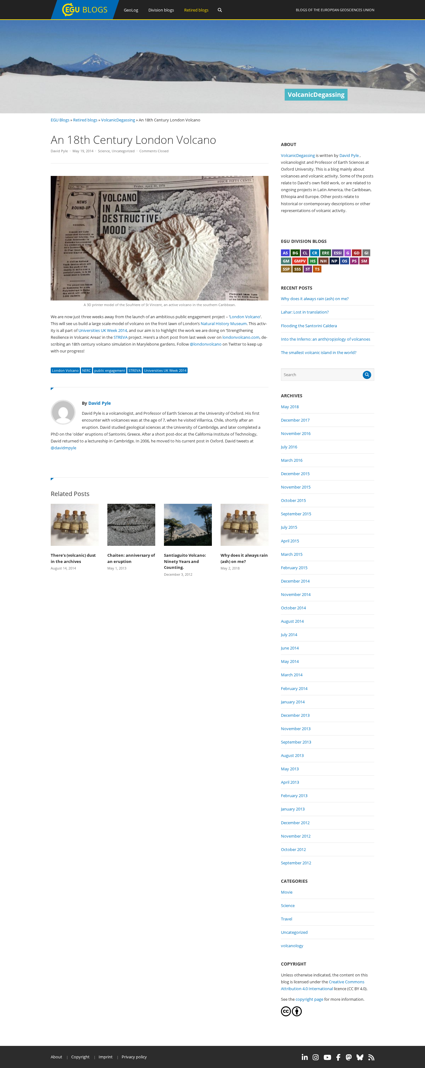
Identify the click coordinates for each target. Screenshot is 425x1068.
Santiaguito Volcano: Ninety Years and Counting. (185, 561)
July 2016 (289, 447)
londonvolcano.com (240, 337)
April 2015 (290, 541)
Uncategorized (123, 151)
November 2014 (296, 594)
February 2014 (294, 688)
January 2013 (293, 809)
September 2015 (296, 514)
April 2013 (290, 782)
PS (354, 261)
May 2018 (290, 406)
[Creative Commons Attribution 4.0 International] (286, 1015)
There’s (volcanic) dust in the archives (73, 558)
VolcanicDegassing (118, 120)
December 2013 (295, 715)
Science (104, 151)
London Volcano (245, 316)
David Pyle (59, 151)
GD (357, 253)
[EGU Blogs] (85, 18)
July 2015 (289, 527)
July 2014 (289, 634)
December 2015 (295, 473)
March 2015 (291, 554)
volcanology (292, 945)
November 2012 (296, 836)
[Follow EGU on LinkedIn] (305, 1057)
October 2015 (293, 500)
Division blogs (161, 10)
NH (323, 261)
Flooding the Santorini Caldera (309, 325)
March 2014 (291, 675)
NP (334, 261)
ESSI (338, 253)
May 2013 (290, 769)
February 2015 (294, 567)
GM (286, 261)
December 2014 (295, 581)
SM (364, 261)
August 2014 (292, 621)
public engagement (109, 370)
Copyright (80, 1057)
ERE (325, 253)
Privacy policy (134, 1057)
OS (344, 261)
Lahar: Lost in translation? (305, 312)
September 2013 (296, 742)
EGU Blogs (60, 120)
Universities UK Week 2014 (102, 330)
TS (317, 269)
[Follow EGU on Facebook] (338, 1057)
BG (295, 253)
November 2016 (296, 433)
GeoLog (131, 10)
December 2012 (295, 822)
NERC (86, 370)
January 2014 (293, 702)
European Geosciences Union (347, 9)
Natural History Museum (224, 323)
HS (312, 261)
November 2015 (296, 487)
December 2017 (295, 420)
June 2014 (290, 648)
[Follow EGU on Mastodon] (349, 1057)
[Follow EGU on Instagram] (316, 1057)
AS (285, 253)
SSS (297, 269)
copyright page (309, 999)
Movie (286, 892)
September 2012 (296, 863)
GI (366, 253)
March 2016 (291, 460)
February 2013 (294, 795)
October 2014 (293, 608)
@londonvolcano (206, 344)
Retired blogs (196, 10)
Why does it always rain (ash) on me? (244, 558)
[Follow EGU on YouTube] (327, 1057)
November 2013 (296, 728)
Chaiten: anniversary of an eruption (131, 558)
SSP (286, 269)
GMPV (300, 261)
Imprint (106, 1057)
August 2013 (292, 755)
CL (305, 253)
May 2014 (290, 661)
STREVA (121, 337)
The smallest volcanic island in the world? (319, 352)
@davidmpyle (63, 448)
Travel (286, 919)
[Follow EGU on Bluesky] (360, 1057)
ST (308, 269)
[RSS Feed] (371, 1057)
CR (314, 253)
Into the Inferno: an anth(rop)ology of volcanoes (325, 339)
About (56, 1057)
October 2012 (293, 849)
